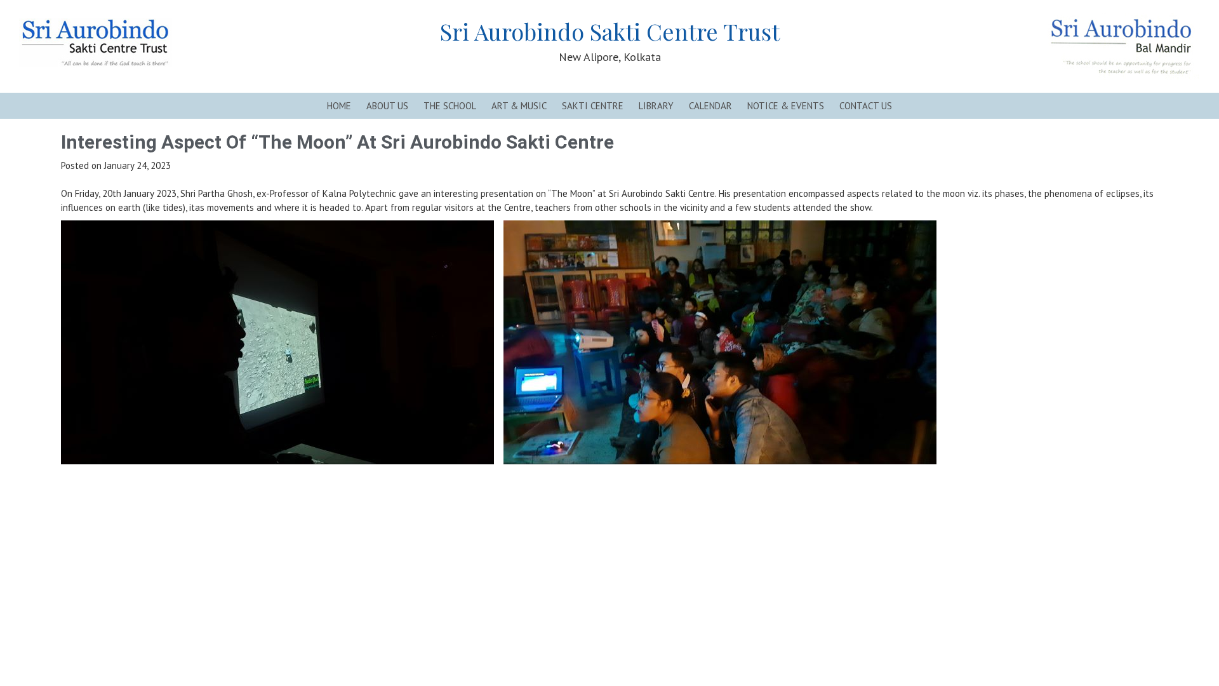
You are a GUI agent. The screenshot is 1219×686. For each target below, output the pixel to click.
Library (656, 106)
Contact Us (865, 106)
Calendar (710, 106)
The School (449, 106)
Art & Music (519, 106)
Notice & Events (785, 106)
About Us (387, 106)
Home (339, 106)
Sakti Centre (592, 106)
